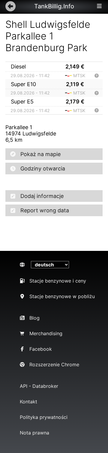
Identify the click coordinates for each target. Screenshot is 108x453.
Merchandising (45, 333)
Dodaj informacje (42, 196)
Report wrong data (44, 210)
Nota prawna (34, 433)
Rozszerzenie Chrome (54, 364)
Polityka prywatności (44, 417)
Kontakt (28, 402)
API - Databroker (39, 386)
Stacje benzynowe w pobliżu (62, 296)
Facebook (40, 349)
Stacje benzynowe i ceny (57, 281)
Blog (34, 318)
